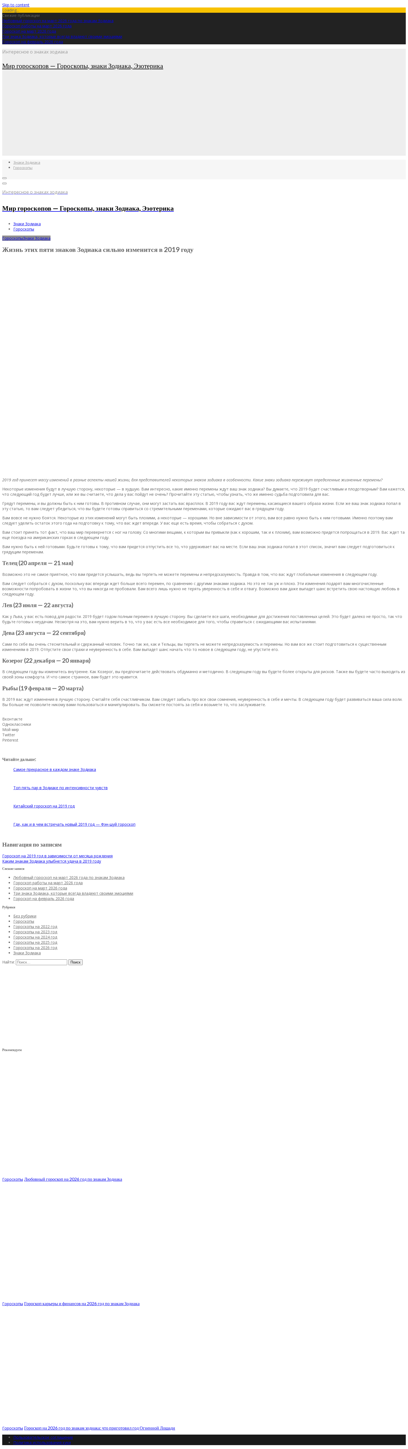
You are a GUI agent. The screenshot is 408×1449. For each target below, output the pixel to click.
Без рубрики (24, 916)
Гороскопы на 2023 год (35, 931)
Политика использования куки (42, 1442)
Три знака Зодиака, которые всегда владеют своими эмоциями (62, 36)
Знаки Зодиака (26, 162)
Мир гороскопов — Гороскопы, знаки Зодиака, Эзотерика (82, 66)
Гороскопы (22, 167)
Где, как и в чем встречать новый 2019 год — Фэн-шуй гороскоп (74, 824)
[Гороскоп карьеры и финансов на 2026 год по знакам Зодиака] (85, 1298)
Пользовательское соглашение (43, 1437)
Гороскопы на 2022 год (35, 926)
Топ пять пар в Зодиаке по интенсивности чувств (60, 787)
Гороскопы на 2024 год (35, 937)
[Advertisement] (168, 117)
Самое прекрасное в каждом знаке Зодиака (54, 769)
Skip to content (15, 4)
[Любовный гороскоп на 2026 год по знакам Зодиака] (85, 1173)
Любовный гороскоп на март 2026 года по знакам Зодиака (58, 20)
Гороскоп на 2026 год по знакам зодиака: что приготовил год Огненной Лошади (99, 1427)
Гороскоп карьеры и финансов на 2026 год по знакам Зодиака (82, 1303)
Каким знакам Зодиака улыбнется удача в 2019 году (51, 861)
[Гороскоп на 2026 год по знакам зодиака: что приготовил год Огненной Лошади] (85, 1422)
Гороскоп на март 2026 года (29, 31)
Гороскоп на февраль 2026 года (32, 41)
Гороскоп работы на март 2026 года (37, 26)
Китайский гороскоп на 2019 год (44, 806)
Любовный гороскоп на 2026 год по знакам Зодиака (73, 1179)
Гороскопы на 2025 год (35, 942)
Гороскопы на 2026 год (35, 947)
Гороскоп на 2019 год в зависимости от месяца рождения (57, 855)
